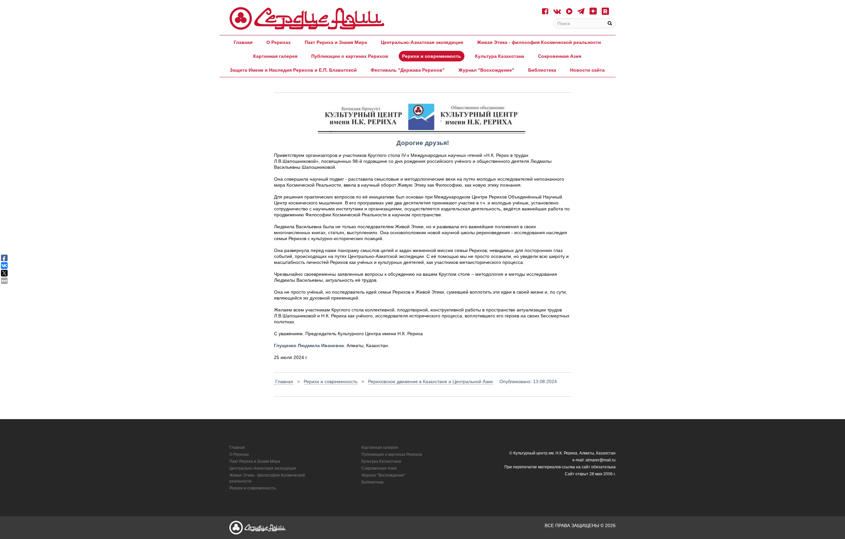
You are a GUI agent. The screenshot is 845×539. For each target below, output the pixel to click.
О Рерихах (278, 42)
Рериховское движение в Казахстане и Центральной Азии (430, 381)
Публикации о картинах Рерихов (349, 56)
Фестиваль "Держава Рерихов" (408, 70)
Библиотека (542, 70)
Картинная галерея (275, 56)
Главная (243, 42)
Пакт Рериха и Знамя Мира (336, 42)
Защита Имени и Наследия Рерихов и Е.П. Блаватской (293, 70)
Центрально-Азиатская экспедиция (422, 42)
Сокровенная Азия (559, 56)
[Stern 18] (307, 18)
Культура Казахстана (499, 56)
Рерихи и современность (431, 56)
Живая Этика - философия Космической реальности (539, 42)
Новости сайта (587, 70)
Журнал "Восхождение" (486, 70)
